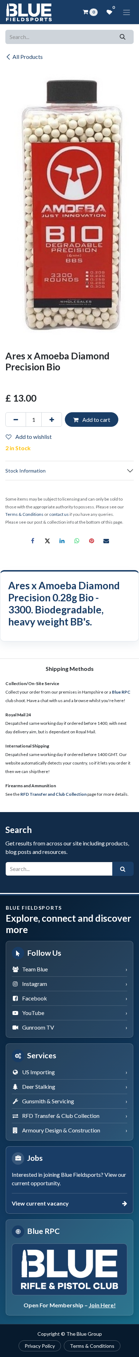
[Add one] (51, 419)
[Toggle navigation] (126, 12)
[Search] (123, 37)
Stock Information (25, 471)
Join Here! (102, 1305)
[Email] (106, 540)
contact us (59, 514)
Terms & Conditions (92, 1346)
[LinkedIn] (62, 540)
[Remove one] (15, 419)
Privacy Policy (40, 1346)
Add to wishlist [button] (33, 436)
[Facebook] (32, 540)
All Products (27, 56)
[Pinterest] (91, 540)
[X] (47, 540)
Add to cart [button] (95, 419)
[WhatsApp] (77, 540)
